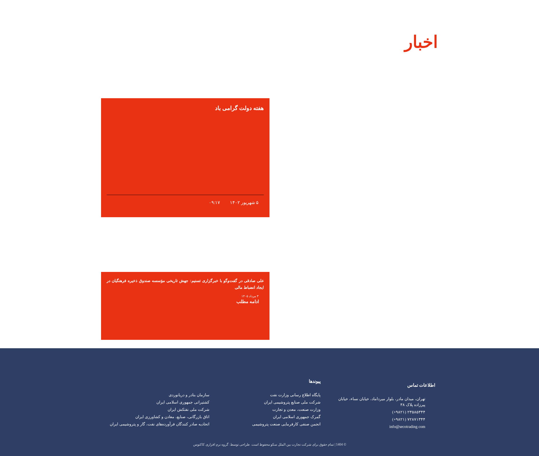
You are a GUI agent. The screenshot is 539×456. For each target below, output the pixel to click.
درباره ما (312, 11)
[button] (103, 301)
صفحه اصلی (349, 11)
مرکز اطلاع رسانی (168, 11)
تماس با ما (123, 11)
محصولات (277, 11)
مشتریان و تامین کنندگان (227, 11)
